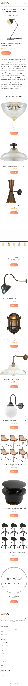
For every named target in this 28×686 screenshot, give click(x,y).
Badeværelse (4, 642)
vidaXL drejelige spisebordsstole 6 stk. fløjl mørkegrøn (14, 553)
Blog (2, 665)
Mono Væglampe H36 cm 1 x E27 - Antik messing (14, 380)
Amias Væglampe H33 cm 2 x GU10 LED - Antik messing (14, 206)
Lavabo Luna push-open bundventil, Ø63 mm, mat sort (14, 509)
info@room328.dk (5, 634)
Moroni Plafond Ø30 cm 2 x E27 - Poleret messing (14, 126)
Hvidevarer (4, 648)
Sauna (2, 650)
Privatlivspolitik (4, 673)
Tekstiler (3, 653)
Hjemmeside (4, 14)
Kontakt (3, 667)
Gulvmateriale (4, 645)
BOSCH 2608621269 (14, 596)
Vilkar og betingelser (6, 670)
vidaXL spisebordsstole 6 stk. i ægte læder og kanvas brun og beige (14, 465)
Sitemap (3, 675)
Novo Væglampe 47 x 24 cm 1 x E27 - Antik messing (14, 299)
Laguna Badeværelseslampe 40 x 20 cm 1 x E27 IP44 (14, 421)
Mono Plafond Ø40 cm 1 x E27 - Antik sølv (14, 166)
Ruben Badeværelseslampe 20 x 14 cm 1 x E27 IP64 (14, 339)
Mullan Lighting (18, 43)
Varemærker (11, 43)
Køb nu (6, 53)
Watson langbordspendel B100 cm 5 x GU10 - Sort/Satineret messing (14, 258)
